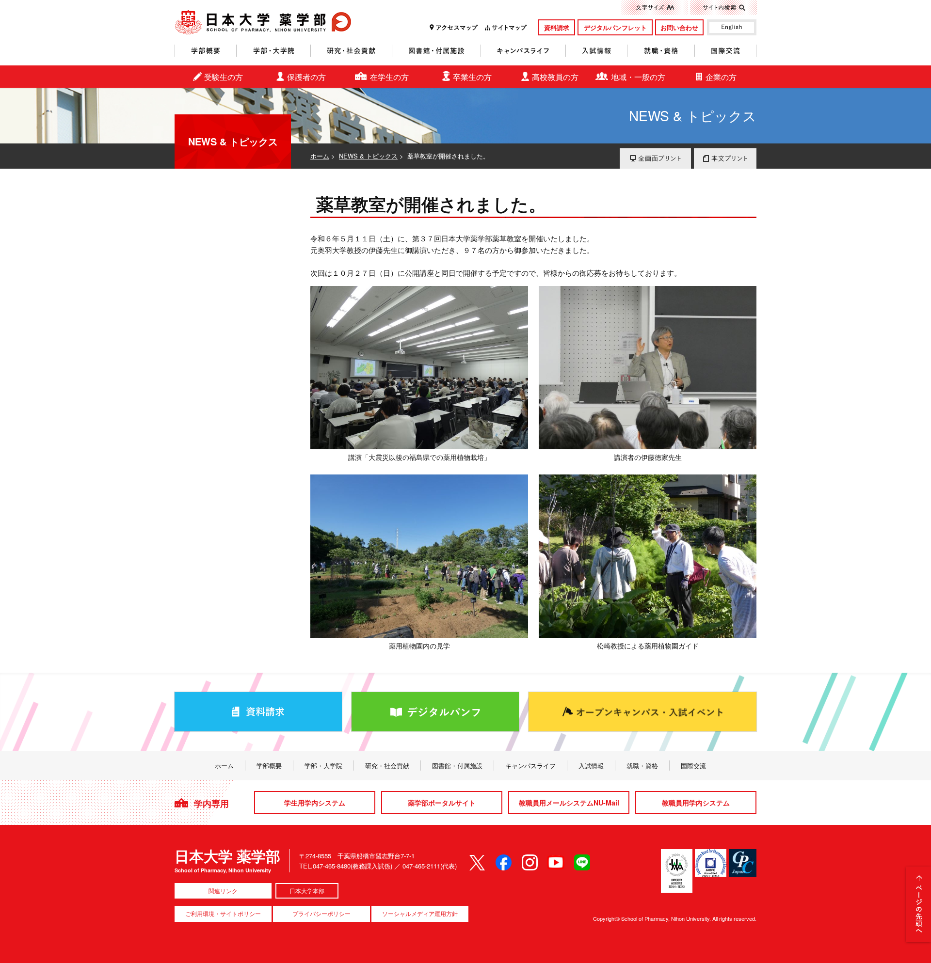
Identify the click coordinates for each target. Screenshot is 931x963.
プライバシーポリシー (321, 913)
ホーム (319, 155)
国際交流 (725, 51)
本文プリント (725, 158)
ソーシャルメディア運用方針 (420, 913)
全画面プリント (655, 158)
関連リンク (223, 890)
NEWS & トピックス (368, 155)
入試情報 (596, 51)
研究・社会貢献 (351, 51)
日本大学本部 (306, 890)
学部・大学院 (274, 51)
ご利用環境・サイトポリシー (223, 913)
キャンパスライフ (523, 51)
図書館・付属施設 (436, 51)
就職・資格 (661, 51)
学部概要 (206, 51)
